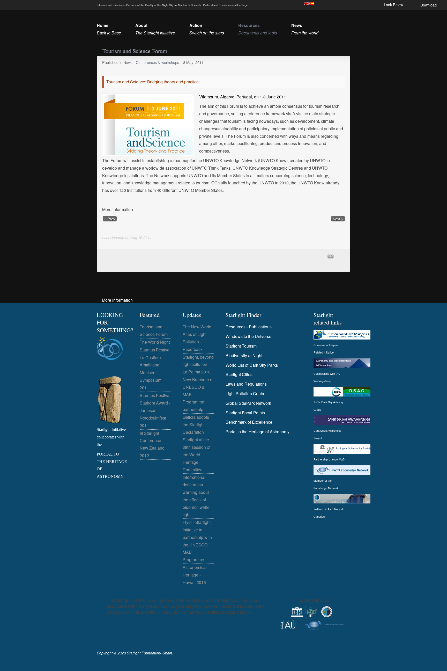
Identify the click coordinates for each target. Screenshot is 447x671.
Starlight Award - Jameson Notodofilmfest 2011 (155, 414)
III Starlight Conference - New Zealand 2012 (152, 444)
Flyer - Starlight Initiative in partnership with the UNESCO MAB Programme (197, 540)
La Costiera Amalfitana (150, 361)
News (128, 62)
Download (428, 5)
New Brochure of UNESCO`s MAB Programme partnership (198, 394)
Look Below (393, 4)
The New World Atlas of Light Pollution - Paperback (197, 338)
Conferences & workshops (157, 62)
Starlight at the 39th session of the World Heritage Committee (196, 454)
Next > (338, 218)
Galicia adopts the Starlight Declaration (196, 424)
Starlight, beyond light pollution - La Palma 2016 (198, 364)
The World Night (155, 342)
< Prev (109, 218)
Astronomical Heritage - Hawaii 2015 (195, 574)
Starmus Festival (155, 350)
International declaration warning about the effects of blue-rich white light (196, 495)
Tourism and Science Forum (154, 330)
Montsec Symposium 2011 (150, 380)
